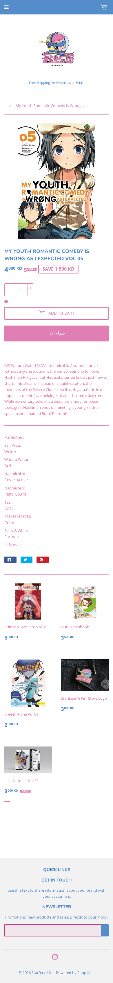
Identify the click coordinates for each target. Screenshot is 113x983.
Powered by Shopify (73, 972)
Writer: (11, 451)
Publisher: (14, 437)
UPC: (8, 508)
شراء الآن (56, 333)
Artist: (10, 465)
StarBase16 (41, 972)
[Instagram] (55, 957)
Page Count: (16, 494)
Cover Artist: (16, 480)
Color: (10, 522)
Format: (11, 536)
